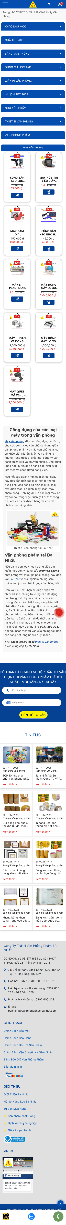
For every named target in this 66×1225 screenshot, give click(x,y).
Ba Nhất (14, 579)
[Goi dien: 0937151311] (58, 1216)
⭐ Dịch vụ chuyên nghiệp (20, 1123)
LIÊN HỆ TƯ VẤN (33, 715)
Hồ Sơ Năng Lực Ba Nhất (20, 1101)
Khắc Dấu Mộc (15, 26)
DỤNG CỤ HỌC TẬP (18, 67)
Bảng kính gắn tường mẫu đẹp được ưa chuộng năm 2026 (49, 919)
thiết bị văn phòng (46, 641)
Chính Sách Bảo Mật (17, 1030)
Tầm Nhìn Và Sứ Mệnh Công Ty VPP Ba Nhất (48, 777)
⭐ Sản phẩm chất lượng (19, 1116)
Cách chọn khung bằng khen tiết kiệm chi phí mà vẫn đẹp (15, 872)
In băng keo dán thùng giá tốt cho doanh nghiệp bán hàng (47, 824)
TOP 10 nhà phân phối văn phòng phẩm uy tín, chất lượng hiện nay (16, 777)
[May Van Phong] (17, 195)
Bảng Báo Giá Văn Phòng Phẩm (24, 1059)
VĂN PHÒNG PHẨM (17, 135)
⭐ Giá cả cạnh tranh (17, 1130)
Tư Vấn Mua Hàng (15, 1108)
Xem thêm (9, 784)
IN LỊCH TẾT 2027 (16, 94)
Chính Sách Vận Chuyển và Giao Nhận (28, 1052)
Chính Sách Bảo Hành (17, 1038)
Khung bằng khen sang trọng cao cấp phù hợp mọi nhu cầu (16, 919)
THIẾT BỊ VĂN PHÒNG (31, 12)
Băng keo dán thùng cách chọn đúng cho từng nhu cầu (49, 872)
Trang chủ (9, 12)
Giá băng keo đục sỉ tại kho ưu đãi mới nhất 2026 (15, 824)
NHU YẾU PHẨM (15, 108)
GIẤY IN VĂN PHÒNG (18, 80)
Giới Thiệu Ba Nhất (16, 1094)
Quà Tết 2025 (14, 40)
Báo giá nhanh (13, 1066)
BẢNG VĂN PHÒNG (17, 53)
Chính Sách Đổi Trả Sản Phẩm (23, 1045)
